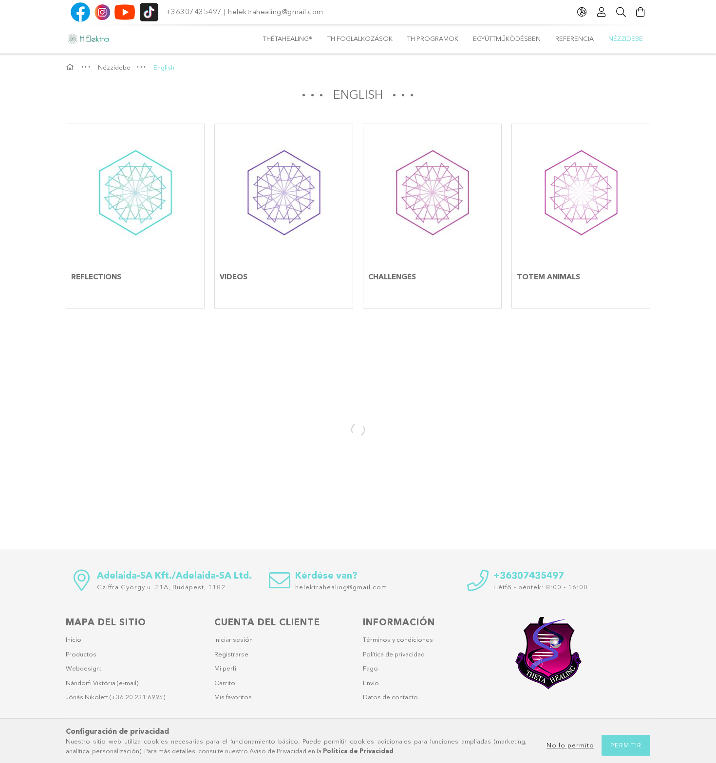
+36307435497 (194, 11)
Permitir (625, 745)
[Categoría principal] (71, 67)
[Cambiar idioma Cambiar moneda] (582, 12)
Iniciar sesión (233, 639)
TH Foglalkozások (360, 38)
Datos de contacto (390, 697)
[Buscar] (621, 12)
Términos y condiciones (398, 639)
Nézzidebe (625, 38)
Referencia (574, 38)
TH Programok (432, 38)
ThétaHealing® (288, 38)
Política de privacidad (394, 654)
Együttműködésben (507, 38)
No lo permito (570, 745)
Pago (370, 668)
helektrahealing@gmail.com (276, 11)
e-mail (127, 683)
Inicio (73, 639)
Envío (371, 683)
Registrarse (231, 654)
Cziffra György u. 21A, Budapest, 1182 (161, 587)
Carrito (224, 683)
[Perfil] (601, 12)
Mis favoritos (233, 697)
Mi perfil (226, 668)
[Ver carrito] (640, 12)
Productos (81, 654)
